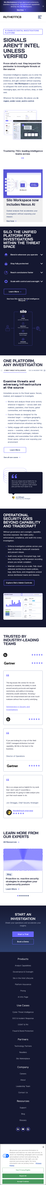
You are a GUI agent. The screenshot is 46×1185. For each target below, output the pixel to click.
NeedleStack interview (23, 811)
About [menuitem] (23, 1080)
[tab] (18, 895)
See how (10, 221)
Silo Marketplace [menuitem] (23, 1058)
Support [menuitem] (23, 1108)
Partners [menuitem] (23, 1039)
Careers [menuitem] (23, 1074)
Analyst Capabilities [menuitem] (23, 965)
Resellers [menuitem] (23, 1052)
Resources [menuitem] (23, 1101)
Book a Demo (23, 941)
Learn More (14, 291)
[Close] (43, 1147)
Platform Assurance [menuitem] (23, 984)
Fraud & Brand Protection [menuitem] (23, 1031)
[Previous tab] (1, 370)
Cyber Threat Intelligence (15, 370)
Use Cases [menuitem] (23, 1005)
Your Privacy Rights (23, 1170)
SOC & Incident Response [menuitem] (23, 1018)
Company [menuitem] (23, 1067)
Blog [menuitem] (23, 1114)
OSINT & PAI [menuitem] (23, 1024)
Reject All (22, 1176)
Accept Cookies (23, 1181)
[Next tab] (44, 370)
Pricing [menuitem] (23, 991)
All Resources (10, 842)
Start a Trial (23, 934)
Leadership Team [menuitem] (23, 1086)
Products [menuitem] (23, 959)
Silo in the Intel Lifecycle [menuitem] (23, 978)
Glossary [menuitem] (23, 1120)
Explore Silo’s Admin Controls (19, 583)
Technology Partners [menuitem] (23, 1046)
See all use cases (11, 457)
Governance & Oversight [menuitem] (23, 972)
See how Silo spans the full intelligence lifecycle (23, 299)
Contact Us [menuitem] (23, 1092)
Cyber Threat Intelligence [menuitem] (23, 1012)
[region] (23, 1164)
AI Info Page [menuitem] (23, 997)
